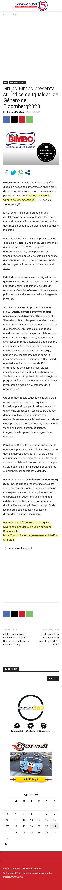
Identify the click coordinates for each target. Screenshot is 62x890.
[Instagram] (10, 883)
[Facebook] (6, 119)
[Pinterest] (22, 119)
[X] (14, 119)
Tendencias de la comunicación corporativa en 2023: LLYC (48, 639)
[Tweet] (13, 173)
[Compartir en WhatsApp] (20, 173)
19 (24, 826)
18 (15, 826)
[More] (37, 119)
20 (31, 826)
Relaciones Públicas (17, 82)
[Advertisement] (31, 49)
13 (31, 820)
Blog (14, 14)
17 (7, 826)
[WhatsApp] (29, 119)
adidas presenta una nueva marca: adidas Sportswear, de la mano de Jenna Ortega (16, 639)
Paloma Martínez (15, 112)
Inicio (5, 14)
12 (24, 820)
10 (7, 820)
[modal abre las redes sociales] (27, 173)
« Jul (5, 843)
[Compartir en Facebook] (6, 173)
